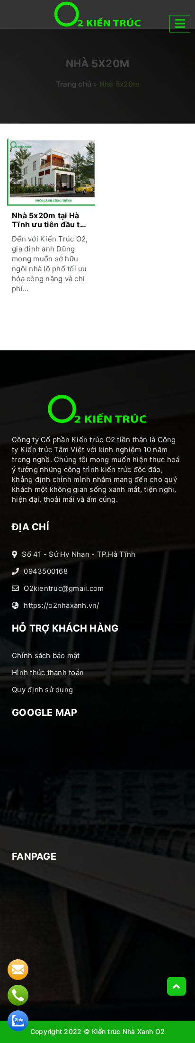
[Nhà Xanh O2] (97, 14)
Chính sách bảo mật (46, 655)
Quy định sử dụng (42, 689)
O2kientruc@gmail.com (64, 588)
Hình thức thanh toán (48, 672)
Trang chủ (73, 84)
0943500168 (46, 571)
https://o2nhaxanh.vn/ (61, 605)
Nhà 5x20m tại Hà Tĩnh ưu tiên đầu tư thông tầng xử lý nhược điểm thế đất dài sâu (49, 220)
